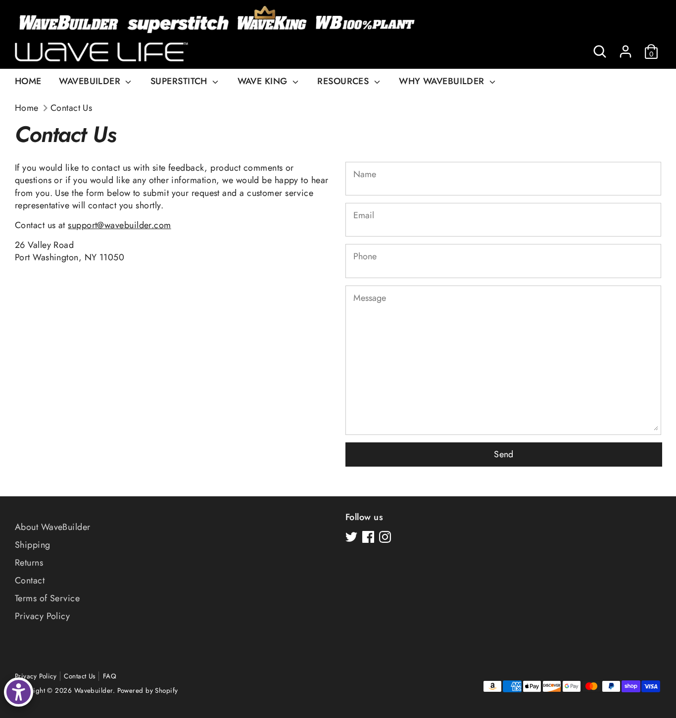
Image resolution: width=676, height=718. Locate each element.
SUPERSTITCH (180, 81)
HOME (28, 81)
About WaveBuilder (53, 527)
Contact (30, 580)
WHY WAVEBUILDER (443, 81)
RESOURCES (344, 81)
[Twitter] (351, 537)
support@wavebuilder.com (119, 225)
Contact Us (71, 108)
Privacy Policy (42, 616)
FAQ (109, 676)
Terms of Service (47, 598)
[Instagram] (385, 537)
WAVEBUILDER (91, 81)
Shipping (32, 544)
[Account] (625, 51)
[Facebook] (368, 537)
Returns (29, 562)
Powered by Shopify (147, 690)
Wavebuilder (93, 690)
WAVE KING (264, 81)
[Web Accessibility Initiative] (18, 692)
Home (27, 108)
